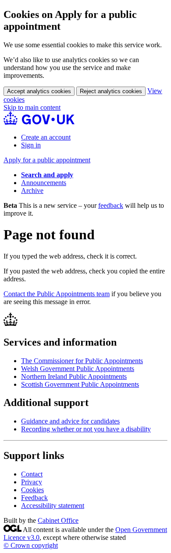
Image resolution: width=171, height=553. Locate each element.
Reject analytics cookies (111, 91)
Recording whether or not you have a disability (86, 429)
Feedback (34, 497)
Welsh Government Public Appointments (77, 368)
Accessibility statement (52, 505)
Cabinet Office (58, 520)
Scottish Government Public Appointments (80, 384)
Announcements (43, 182)
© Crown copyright (31, 545)
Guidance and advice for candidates (70, 421)
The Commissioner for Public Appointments (82, 360)
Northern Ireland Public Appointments (74, 376)
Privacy (31, 482)
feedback (110, 205)
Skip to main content (32, 107)
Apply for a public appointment (47, 160)
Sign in (31, 145)
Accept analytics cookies (39, 91)
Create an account (46, 137)
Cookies (32, 490)
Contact (32, 474)
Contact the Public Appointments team (57, 294)
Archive (32, 190)
